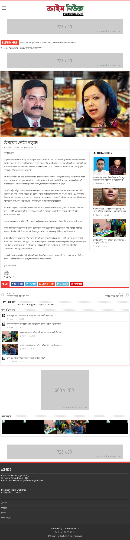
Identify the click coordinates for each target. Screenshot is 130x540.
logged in (33, 304)
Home (5, 48)
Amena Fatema (12, 148)
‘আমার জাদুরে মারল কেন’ (114, 294)
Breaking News (17, 48)
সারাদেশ (4, 508)
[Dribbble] (68, 532)
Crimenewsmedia (71, 528)
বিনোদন (3, 513)
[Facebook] (59, 532)
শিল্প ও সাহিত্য (6, 517)
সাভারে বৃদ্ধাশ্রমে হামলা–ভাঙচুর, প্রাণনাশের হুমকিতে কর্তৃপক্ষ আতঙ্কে (30, 315)
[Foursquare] (71, 532)
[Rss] (56, 532)
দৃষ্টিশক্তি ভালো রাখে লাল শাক (18, 294)
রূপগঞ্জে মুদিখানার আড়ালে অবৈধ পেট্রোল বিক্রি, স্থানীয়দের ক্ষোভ (41, 345)
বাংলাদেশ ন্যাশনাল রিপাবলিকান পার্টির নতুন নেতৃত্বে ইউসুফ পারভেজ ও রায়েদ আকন (109, 178)
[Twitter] (61, 532)
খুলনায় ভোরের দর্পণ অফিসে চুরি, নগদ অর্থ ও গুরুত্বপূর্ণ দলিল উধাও (109, 241)
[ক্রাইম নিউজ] (65, 9)
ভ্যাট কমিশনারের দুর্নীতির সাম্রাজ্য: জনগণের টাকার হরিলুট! (26, 358)
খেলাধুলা (4, 503)
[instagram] (74, 532)
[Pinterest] (65, 532)
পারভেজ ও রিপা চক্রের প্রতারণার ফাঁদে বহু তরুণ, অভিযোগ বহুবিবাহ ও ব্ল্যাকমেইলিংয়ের (48, 42)
